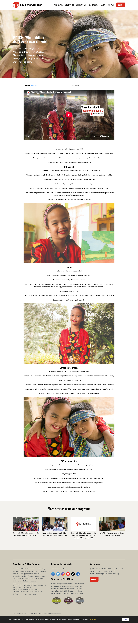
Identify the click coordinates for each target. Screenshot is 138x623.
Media (103, 5)
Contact (110, 5)
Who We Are (58, 5)
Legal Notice (32, 614)
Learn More (93, 619)
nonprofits (55, 586)
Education (34, 85)
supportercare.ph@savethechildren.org (105, 574)
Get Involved (93, 5)
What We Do (69, 5)
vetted (79, 591)
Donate (120, 5)
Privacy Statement (19, 614)
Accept (125, 619)
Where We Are (81, 5)
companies (55, 588)
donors (77, 586)
